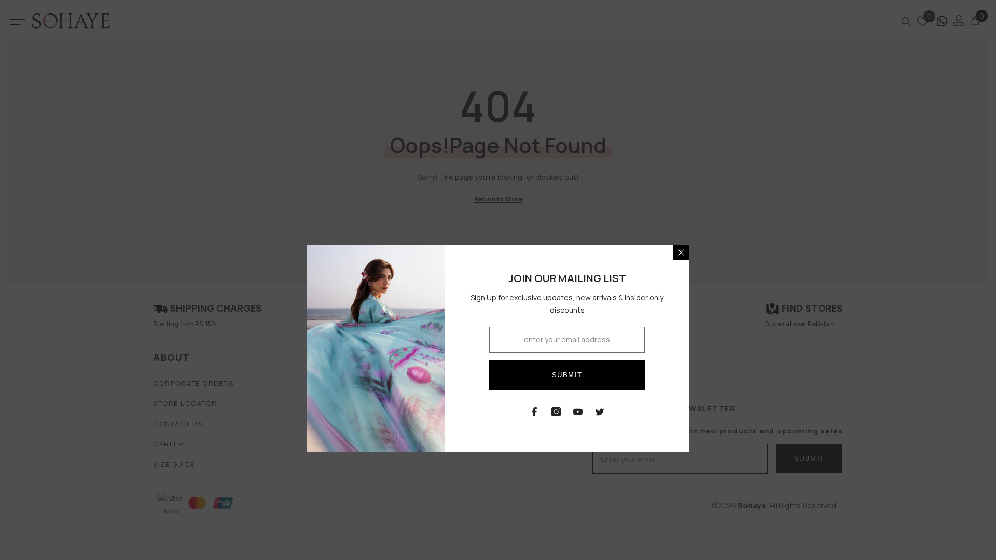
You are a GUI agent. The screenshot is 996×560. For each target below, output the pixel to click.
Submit (567, 375)
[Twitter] (600, 412)
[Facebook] (534, 412)
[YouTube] (578, 412)
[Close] (681, 252)
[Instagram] (556, 412)
